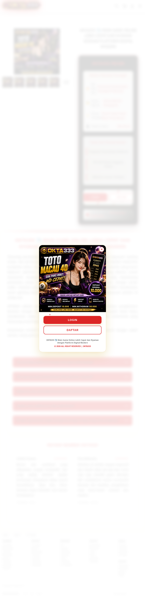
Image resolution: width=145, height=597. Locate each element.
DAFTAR (73, 330)
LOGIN (72, 319)
